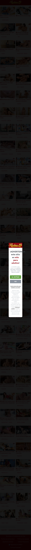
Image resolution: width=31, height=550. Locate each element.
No (15, 281)
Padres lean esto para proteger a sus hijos (15, 287)
